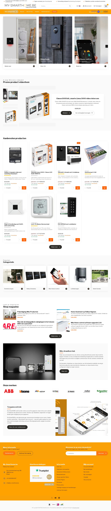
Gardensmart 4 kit (90, 172)
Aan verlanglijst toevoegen (82, 113)
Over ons (59, 466)
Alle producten (87, 480)
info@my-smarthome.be (13, 483)
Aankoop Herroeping (25, 453)
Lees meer (20, 317)
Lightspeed (59, 507)
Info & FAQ (29, 11)
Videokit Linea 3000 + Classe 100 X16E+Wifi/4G (41, 173)
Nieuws (22, 11)
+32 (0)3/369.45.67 (11, 478)
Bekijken (65, 113)
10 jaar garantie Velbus (63, 477)
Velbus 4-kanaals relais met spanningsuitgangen (13, 173)
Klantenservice (45, 11)
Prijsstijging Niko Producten (27, 312)
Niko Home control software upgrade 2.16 (86, 323)
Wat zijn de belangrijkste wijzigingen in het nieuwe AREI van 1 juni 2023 (35, 323)
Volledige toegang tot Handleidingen (66, 487)
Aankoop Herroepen (62, 490)
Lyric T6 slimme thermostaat (40, 224)
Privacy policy (60, 485)
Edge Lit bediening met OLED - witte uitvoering (13, 224)
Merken (37, 11)
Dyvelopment (76, 507)
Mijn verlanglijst (88, 474)
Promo (54, 11)
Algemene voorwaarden (63, 469)
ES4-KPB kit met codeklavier (67, 224)
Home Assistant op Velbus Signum (83, 312)
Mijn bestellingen (88, 469)
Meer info (64, 371)
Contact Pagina (61, 480)
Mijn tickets (86, 472)
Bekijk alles (54, 336)
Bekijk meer (54, 247)
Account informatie (88, 466)
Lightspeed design (66, 507)
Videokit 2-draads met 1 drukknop (68, 172)
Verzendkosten (14, 183)
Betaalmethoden (61, 474)
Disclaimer (59, 482)
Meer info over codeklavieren (17, 427)
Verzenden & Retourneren (63, 472)
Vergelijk (8, 187)
